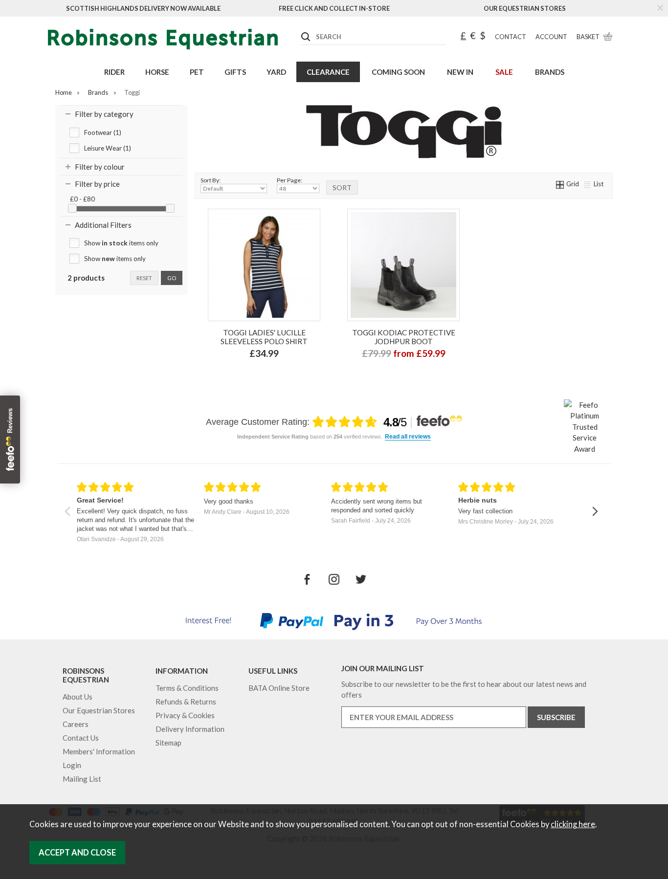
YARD (276, 71)
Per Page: (289, 180)
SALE (504, 71)
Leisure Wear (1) (107, 148)
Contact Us (81, 737)
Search (301, 28)
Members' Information (99, 751)
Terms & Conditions (187, 687)
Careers (76, 724)
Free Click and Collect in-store (334, 8)
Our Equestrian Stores (525, 8)
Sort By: (210, 180)
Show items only (121, 243)
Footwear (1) (102, 132)
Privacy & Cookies (185, 715)
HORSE (157, 71)
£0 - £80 (82, 199)
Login (72, 765)
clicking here (573, 824)
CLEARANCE (328, 71)
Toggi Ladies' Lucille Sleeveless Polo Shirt (264, 337)
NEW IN (460, 71)
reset (144, 278)
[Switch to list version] (587, 184)
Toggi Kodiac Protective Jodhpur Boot (403, 337)
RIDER (114, 71)
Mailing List (82, 778)
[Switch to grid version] (560, 184)
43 (402, 375)
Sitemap (168, 742)
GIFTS (235, 71)
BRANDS (549, 71)
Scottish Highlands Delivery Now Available (143, 8)
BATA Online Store (279, 687)
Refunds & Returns (186, 701)
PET (197, 71)
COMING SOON (398, 71)
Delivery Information (190, 729)
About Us (77, 696)
